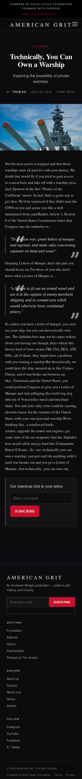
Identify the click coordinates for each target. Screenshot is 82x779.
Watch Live (14, 692)
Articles (11, 706)
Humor (11, 644)
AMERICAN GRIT (41, 24)
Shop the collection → (41, 13)
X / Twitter (13, 747)
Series (11, 699)
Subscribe (25, 511)
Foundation (14, 630)
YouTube (13, 733)
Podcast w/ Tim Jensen (22, 657)
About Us (13, 678)
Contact (12, 685)
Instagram (13, 727)
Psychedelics (15, 651)
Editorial (12, 637)
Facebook (13, 740)
